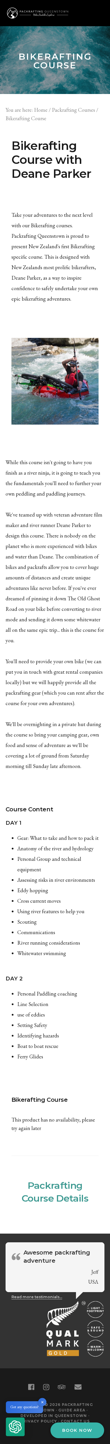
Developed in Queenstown (54, 1415)
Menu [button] (97, 13)
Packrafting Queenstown (38, 13)
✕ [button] (42, 1401)
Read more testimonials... (36, 1297)
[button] (15, 1428)
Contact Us (75, 1421)
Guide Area (71, 1410)
